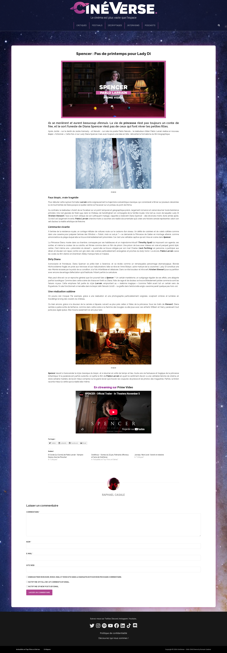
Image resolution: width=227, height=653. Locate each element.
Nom (28, 542)
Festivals (97, 25)
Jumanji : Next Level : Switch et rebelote (149, 455)
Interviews (133, 25)
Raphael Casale (113, 494)
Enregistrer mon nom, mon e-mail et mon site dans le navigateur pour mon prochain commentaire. (75, 577)
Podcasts (150, 25)
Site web (30, 565)
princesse (130, 123)
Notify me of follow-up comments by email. (49, 582)
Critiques (81, 25)
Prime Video (125, 387)
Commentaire (33, 512)
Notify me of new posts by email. (43, 586)
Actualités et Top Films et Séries (28, 649)
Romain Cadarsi (205, 649)
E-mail (29, 554)
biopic (50, 134)
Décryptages (115, 25)
